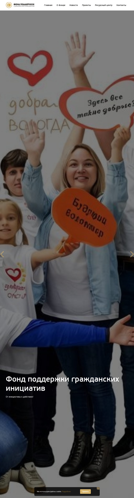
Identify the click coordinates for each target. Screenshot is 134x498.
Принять (85, 491)
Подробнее (66, 491)
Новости (73, 5)
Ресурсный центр (103, 5)
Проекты (86, 5)
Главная (48, 5)
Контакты (121, 5)
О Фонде (61, 5)
